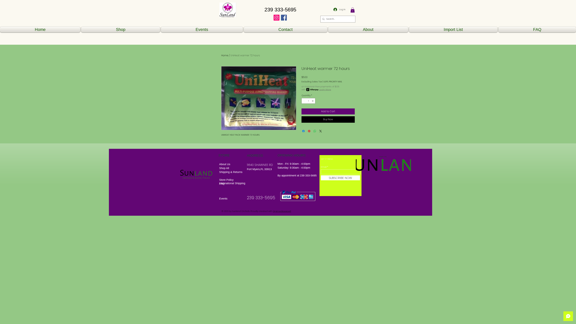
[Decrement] (304, 101)
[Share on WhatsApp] (315, 131)
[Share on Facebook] (303, 131)
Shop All (224, 168)
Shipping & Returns (231, 172)
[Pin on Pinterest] (309, 131)
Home (224, 55)
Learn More (325, 89)
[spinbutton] (308, 101)
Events (223, 198)
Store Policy (226, 179)
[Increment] (313, 101)
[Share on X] (320, 131)
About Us (224, 164)
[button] (352, 10)
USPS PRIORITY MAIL (333, 81)
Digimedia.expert (282, 211)
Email (324, 167)
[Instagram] (276, 18)
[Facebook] (284, 18)
